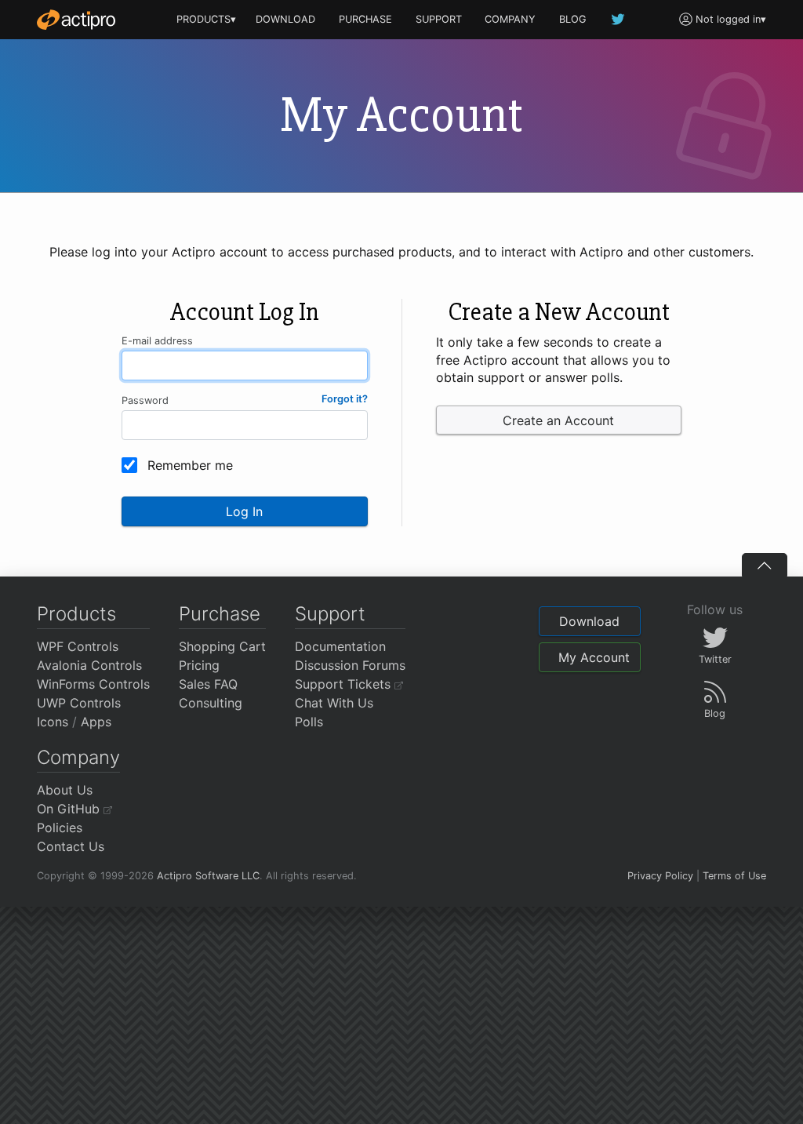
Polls (309, 721)
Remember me (190, 465)
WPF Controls (77, 646)
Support (330, 613)
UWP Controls (79, 703)
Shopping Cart (222, 646)
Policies (59, 827)
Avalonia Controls (89, 665)
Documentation (340, 646)
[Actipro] (76, 19)
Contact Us (70, 846)
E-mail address (157, 341)
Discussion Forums (350, 665)
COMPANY (510, 19)
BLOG (573, 19)
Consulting (210, 703)
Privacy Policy (660, 876)
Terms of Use (734, 876)
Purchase (219, 613)
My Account (594, 657)
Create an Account (558, 420)
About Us (65, 790)
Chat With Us (334, 703)
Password (145, 400)
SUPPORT (439, 19)
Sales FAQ (208, 684)
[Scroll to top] (764, 565)
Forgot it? (345, 399)
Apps (96, 721)
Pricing (199, 665)
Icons (52, 721)
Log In (244, 511)
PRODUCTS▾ (206, 19)
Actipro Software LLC (208, 876)
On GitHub (70, 809)
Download (589, 621)
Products (76, 613)
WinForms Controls (93, 684)
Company (78, 757)
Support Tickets (344, 684)
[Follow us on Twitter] (619, 19)
